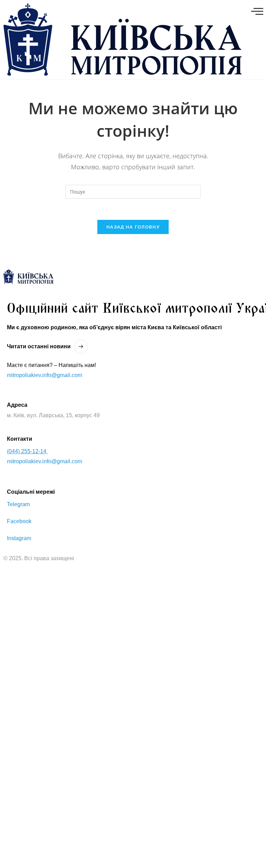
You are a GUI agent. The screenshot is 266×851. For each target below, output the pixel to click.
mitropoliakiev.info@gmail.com (44, 375)
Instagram (19, 538)
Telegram (18, 504)
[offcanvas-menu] (257, 11)
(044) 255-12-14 (27, 451)
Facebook (19, 521)
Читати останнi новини (39, 346)
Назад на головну (133, 227)
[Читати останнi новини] (81, 346)
